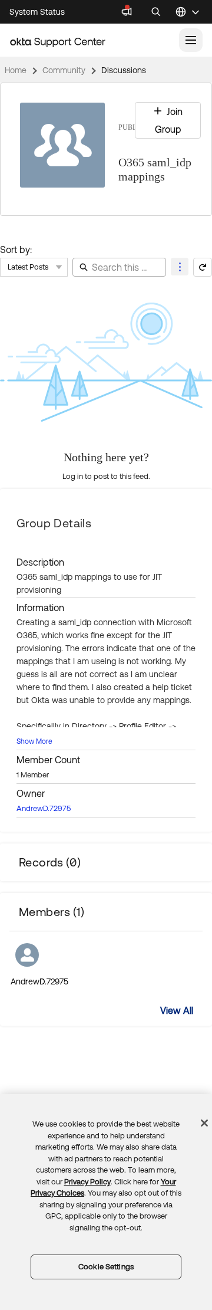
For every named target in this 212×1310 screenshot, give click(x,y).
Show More (34, 741)
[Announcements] (126, 11)
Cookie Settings (106, 1266)
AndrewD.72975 (43, 808)
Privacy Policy (87, 1181)
